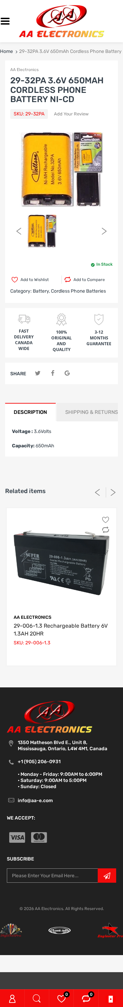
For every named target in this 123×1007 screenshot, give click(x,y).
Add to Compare (89, 279)
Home (6, 51)
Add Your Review (71, 113)
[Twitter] (37, 373)
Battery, (41, 291)
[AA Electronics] (61, 21)
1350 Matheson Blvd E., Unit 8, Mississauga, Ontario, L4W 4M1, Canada (62, 746)
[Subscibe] (107, 875)
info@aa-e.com (35, 800)
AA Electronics (24, 69)
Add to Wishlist (34, 279)
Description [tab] (30, 412)
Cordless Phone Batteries (78, 291)
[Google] (67, 373)
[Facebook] (52, 373)
